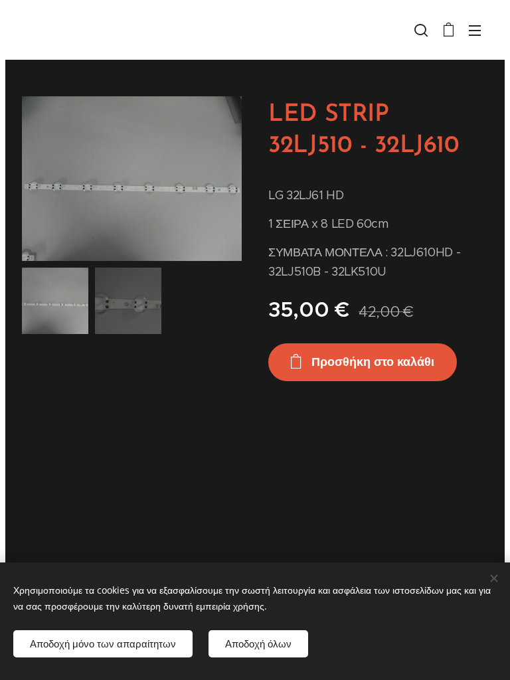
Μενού (475, 30)
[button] (421, 29)
